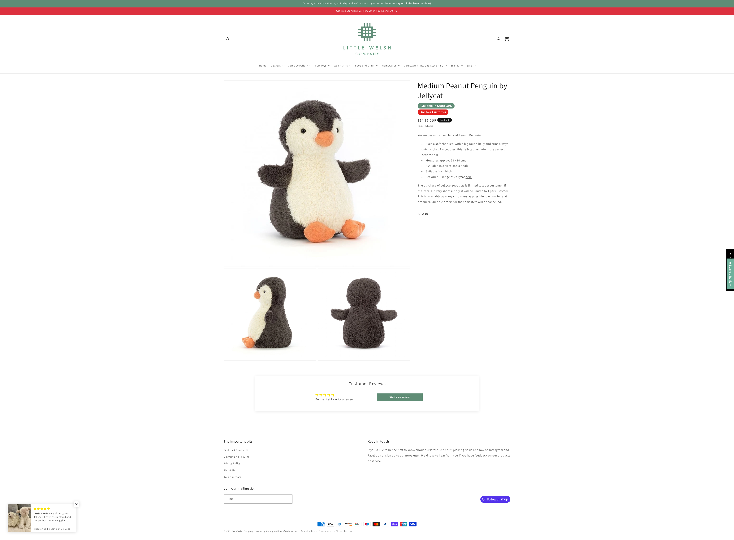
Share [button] (425, 213)
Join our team (232, 477)
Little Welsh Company (242, 531)
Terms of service (344, 531)
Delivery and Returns (236, 456)
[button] (228, 39)
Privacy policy (325, 531)
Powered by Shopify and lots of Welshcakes (275, 531)
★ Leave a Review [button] (730, 274)
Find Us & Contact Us (236, 450)
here (469, 177)
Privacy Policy (232, 463)
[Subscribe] (288, 499)
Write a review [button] (400, 397)
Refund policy (308, 531)
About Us (229, 470)
